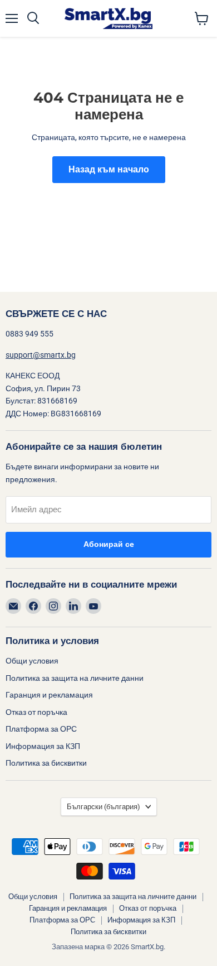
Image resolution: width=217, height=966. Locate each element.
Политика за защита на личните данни (75, 678)
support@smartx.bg (41, 354)
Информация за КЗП (43, 746)
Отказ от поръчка (36, 712)
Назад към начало (108, 170)
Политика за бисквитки (46, 762)
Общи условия (32, 660)
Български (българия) (103, 806)
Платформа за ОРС (41, 728)
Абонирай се (108, 544)
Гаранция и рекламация (49, 694)
